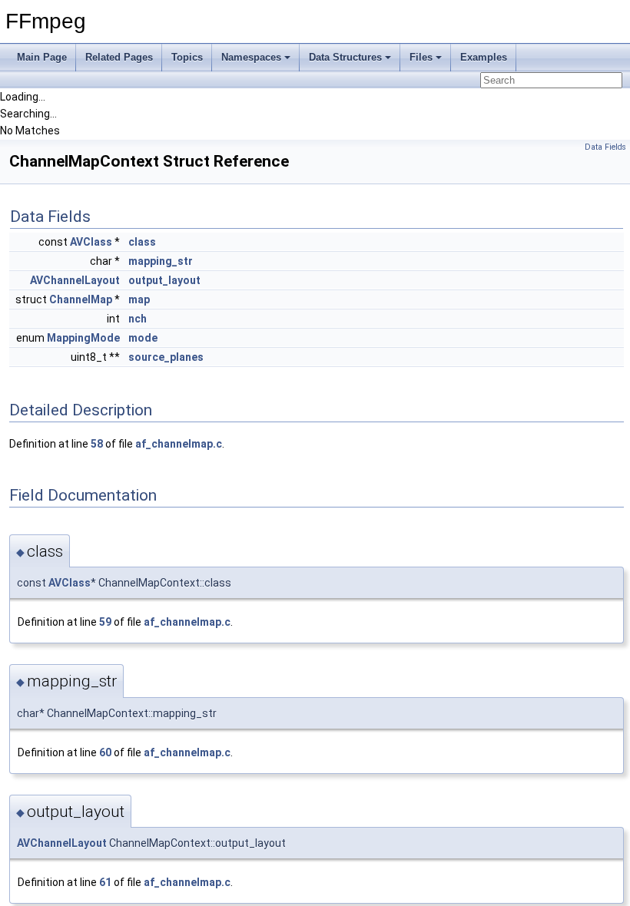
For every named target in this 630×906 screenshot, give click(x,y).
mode (143, 338)
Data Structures (345, 57)
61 (105, 882)
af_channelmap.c (178, 444)
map (139, 299)
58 (97, 444)
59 (105, 622)
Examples (483, 57)
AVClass (91, 242)
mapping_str (160, 261)
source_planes (166, 357)
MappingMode (83, 338)
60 (105, 752)
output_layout (164, 280)
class (142, 242)
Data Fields (605, 147)
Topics (187, 57)
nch (137, 318)
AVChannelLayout (75, 280)
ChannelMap (80, 299)
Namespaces (251, 57)
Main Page (42, 57)
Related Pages (119, 57)
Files (421, 57)
